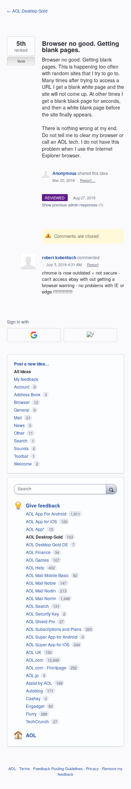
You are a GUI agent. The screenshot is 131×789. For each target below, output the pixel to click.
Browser (22, 402)
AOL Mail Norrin (41, 598)
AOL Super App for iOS (48, 644)
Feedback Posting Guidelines (58, 768)
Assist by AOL (39, 683)
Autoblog (35, 691)
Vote (21, 61)
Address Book (27, 394)
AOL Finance (39, 552)
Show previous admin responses (72, 204)
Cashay (34, 698)
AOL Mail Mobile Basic (48, 575)
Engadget (35, 706)
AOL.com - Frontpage (46, 667)
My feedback (26, 379)
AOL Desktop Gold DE (47, 544)
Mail (18, 417)
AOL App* (36, 529)
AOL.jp (33, 675)
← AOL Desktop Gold (27, 11)
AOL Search (38, 606)
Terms (24, 768)
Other (19, 433)
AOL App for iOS (42, 521)
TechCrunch (38, 721)
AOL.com (35, 660)
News (19, 425)
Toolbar (21, 456)
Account (21, 387)
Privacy (92, 768)
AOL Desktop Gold (45, 537)
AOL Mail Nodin (41, 590)
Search (21, 440)
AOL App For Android (46, 514)
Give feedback (43, 505)
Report (93, 264)
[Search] (111, 489)
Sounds (21, 448)
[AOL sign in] (90, 335)
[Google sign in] (34, 335)
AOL (31, 735)
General (21, 410)
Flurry (32, 714)
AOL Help (35, 567)
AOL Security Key (43, 614)
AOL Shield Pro (41, 621)
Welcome (23, 464)
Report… (87, 180)
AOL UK (34, 652)
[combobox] (61, 489)
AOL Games (38, 560)
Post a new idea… (31, 364)
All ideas (22, 371)
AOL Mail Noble (41, 583)
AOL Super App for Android (52, 637)
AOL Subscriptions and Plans (54, 629)
